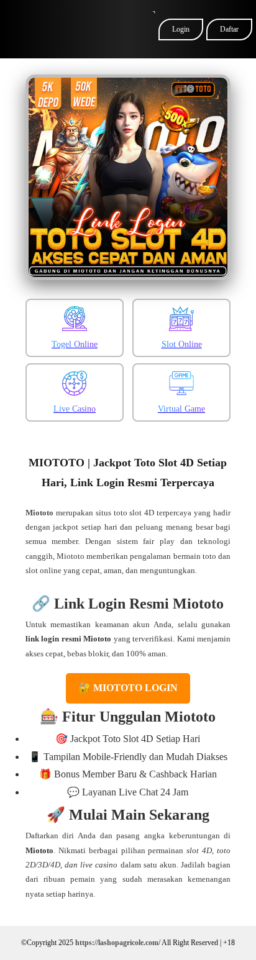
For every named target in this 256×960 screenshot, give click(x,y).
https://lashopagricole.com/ (117, 942)
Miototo (39, 512)
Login (181, 29)
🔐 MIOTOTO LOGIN (128, 687)
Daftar (229, 29)
